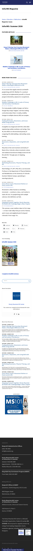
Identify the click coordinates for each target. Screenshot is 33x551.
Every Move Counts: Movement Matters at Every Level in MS (14, 184)
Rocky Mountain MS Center (17, 50)
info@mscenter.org (7, 451)
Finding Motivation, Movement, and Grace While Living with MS (15, 121)
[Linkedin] (18, 314)
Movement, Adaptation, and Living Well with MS (15, 142)
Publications (17, 19)
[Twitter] (16, 314)
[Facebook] (14, 314)
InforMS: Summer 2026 (9, 242)
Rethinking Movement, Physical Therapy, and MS (16, 163)
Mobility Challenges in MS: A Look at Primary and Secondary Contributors (16, 67)
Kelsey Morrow (17, 70)
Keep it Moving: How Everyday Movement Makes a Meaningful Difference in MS (16, 48)
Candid (21, 528)
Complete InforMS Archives (10, 274)
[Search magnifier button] (29, 281)
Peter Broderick (8, 187)
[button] (30, 2)
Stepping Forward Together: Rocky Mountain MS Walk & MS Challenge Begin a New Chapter (16, 203)
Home (4, 19)
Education (10, 19)
